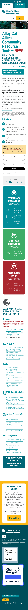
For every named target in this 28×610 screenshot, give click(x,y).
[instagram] (17, 2)
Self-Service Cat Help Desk (13, 387)
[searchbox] (14, 165)
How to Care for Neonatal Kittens (14, 380)
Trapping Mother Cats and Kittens (15, 355)
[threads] (15, 603)
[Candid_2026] (10, 547)
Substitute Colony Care (12, 385)
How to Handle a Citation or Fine (14, 429)
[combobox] (14, 164)
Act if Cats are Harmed (12, 449)
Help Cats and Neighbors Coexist (14, 430)
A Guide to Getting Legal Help (13, 452)
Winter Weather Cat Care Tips (13, 383)
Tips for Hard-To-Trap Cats (13, 354)
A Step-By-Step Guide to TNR (13, 351)
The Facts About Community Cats (15, 408)
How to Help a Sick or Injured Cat (14, 329)
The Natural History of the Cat (14, 407)
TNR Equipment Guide (12, 352)
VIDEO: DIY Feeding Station (13, 371)
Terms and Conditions (14, 542)
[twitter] (14, 2)
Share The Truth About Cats (13, 399)
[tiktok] (13, 603)
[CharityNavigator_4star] (13, 564)
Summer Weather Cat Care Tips (14, 382)
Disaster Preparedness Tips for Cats (15, 332)
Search (14, 169)
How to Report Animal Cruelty (13, 331)
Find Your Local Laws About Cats (14, 421)
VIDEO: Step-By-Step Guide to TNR (15, 347)
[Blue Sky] (20, 2)
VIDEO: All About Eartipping (13, 349)
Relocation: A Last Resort (12, 334)
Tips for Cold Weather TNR (13, 359)
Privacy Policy (5, 542)
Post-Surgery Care (10, 357)
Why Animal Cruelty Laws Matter (14, 441)
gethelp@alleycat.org (7, 110)
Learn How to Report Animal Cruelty (15, 439)
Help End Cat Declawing (12, 450)
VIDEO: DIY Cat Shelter (12, 367)
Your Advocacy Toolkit (12, 419)
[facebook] (12, 2)
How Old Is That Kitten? (12, 375)
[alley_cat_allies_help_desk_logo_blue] (10, 10)
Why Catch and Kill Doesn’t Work (14, 397)
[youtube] (22, 2)
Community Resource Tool (17, 335)
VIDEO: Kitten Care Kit (11, 369)
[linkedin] (25, 2)
